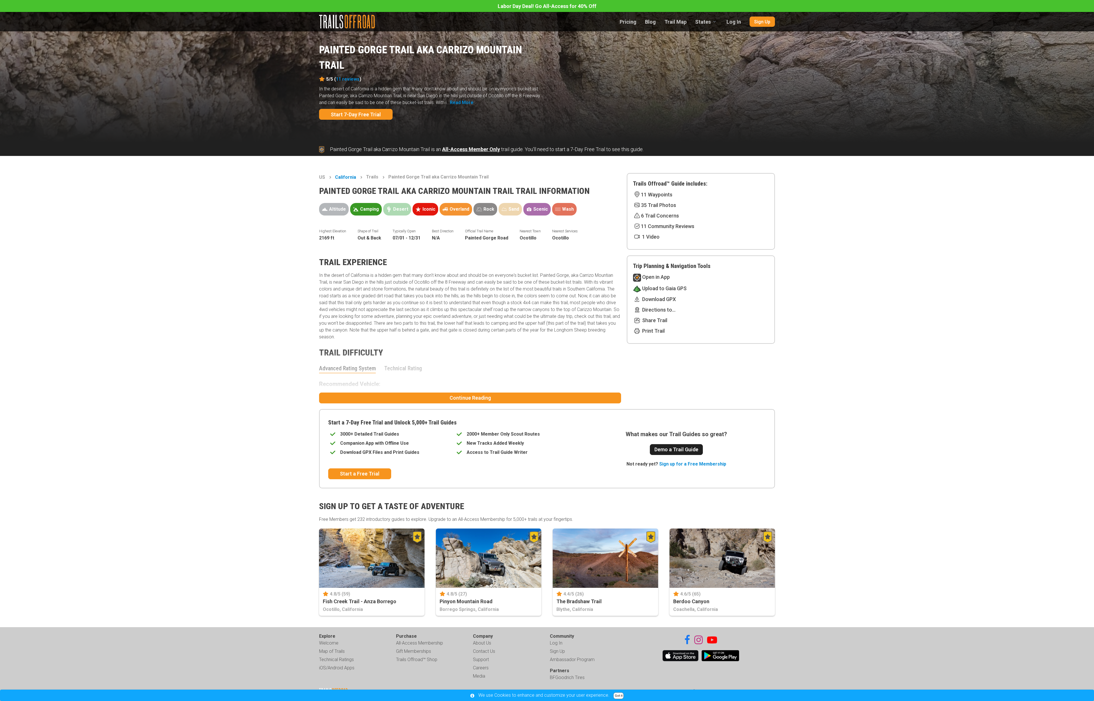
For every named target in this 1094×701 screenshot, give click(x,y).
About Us (482, 643)
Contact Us (484, 651)
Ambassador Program (572, 659)
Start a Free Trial (359, 474)
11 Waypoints (656, 195)
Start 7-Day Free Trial (356, 114)
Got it (618, 696)
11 (348, 79)
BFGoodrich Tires (567, 677)
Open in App (655, 277)
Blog (650, 22)
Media (479, 676)
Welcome (328, 643)
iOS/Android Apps (336, 667)
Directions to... (658, 310)
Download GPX (658, 299)
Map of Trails (332, 651)
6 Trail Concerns (660, 216)
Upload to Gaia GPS (664, 288)
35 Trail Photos (658, 205)
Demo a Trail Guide (676, 449)
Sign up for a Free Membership (692, 464)
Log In (733, 22)
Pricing (628, 22)
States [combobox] (703, 22)
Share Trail (654, 320)
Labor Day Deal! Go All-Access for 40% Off (547, 6)
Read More (461, 102)
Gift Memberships (413, 651)
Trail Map (675, 22)
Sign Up (762, 22)
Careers (481, 667)
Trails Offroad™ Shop (416, 659)
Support (481, 659)
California (345, 177)
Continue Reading (470, 398)
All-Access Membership (419, 643)
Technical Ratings (336, 659)
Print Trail (653, 331)
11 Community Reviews (667, 226)
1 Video (650, 237)
